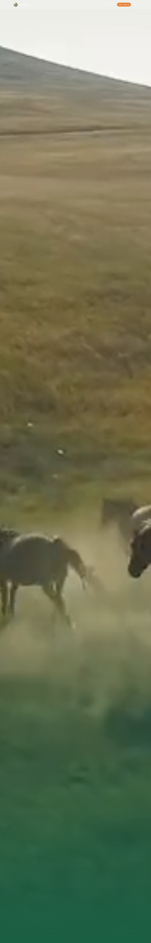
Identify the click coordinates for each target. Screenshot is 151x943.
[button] (134, 4)
